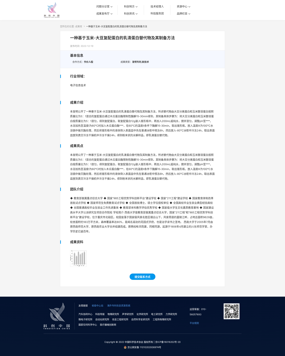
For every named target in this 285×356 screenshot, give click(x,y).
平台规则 (194, 323)
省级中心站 (97, 305)
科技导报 (100, 314)
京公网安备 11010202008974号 (144, 347)
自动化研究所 (102, 319)
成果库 (78, 26)
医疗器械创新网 (108, 324)
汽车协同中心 (85, 314)
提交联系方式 (142, 277)
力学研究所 (171, 314)
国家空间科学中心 (88, 324)
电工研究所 (157, 314)
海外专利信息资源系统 (118, 305)
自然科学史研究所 (140, 319)
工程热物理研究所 (162, 319)
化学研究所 (142, 314)
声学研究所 (128, 314)
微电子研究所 (85, 319)
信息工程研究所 (120, 319)
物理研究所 (113, 314)
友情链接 (83, 305)
